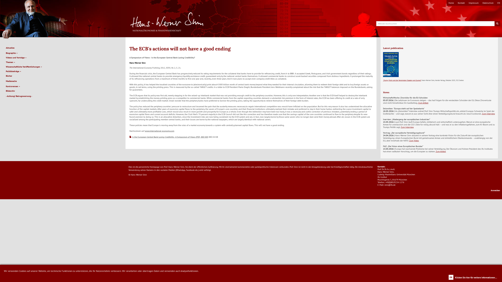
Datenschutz (488, 3)
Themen (10, 62)
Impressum (474, 3)
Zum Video (414, 140)
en (498, 3)
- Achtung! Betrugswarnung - (19, 96)
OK (451, 277)
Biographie (11, 53)
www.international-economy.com (159, 131)
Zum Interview (488, 113)
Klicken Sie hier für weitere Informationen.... (476, 277)
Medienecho (11, 81)
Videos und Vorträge (15, 57)
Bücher (9, 76)
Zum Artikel (423, 103)
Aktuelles (10, 47)
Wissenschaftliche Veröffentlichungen (23, 66)
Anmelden (495, 190)
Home (451, 3)
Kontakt (461, 3)
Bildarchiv (10, 91)
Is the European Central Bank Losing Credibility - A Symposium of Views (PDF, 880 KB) (170, 137)
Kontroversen (12, 86)
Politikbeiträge (13, 71)
